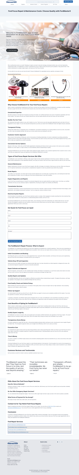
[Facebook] (58, 442)
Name (9, 210)
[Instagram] (62, 442)
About (66, 4)
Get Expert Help (68, 1)
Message (10, 231)
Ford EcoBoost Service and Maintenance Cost (17, 427)
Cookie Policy (27, 451)
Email (9, 215)
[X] (60, 442)
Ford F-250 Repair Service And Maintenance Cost (18, 432)
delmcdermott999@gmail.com (14, 407)
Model (9, 220)
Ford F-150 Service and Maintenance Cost (16, 424)
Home (25, 445)
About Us (26, 446)
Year (9, 226)
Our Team (26, 448)
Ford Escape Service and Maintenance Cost (17, 429)
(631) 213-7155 (51, 406)
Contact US (26, 449)
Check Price (18, 100)
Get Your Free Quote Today (15, 241)
